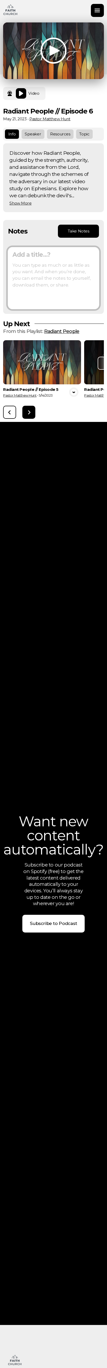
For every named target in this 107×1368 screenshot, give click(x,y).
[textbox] (53, 278)
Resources (60, 134)
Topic (84, 134)
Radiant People (61, 331)
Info (12, 134)
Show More (20, 203)
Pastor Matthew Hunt (49, 118)
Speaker (33, 134)
